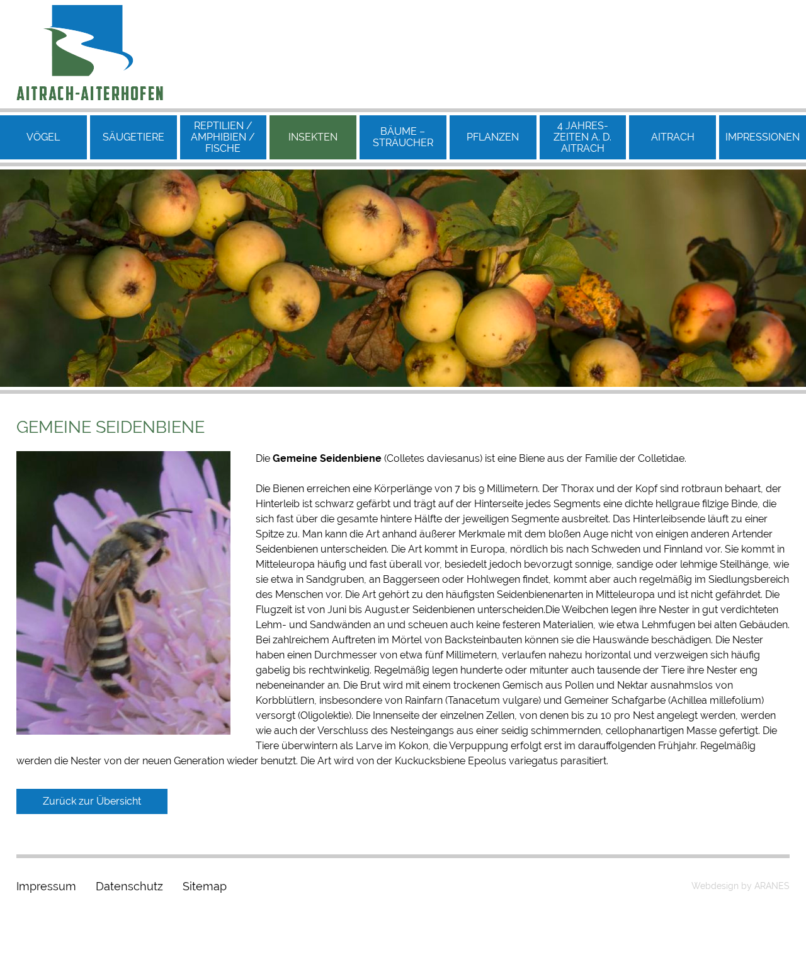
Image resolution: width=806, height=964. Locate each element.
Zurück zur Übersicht (92, 801)
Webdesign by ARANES (740, 886)
